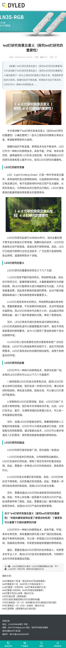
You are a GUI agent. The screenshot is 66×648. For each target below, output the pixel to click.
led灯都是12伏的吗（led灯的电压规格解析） (23, 590)
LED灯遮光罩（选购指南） (15, 596)
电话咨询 (8, 646)
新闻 (41, 646)
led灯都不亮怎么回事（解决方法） (18, 593)
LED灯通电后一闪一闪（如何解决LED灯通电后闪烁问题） (30, 602)
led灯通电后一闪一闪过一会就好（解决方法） (24, 605)
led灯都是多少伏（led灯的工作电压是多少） (23, 583)
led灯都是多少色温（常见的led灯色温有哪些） (24, 580)
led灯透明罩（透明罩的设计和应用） (19, 608)
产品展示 (24, 646)
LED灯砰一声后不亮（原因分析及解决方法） (26, 569)
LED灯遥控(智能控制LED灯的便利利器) (21, 599)
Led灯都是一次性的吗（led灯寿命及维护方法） (25, 587)
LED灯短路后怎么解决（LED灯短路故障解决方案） (33, 566)
